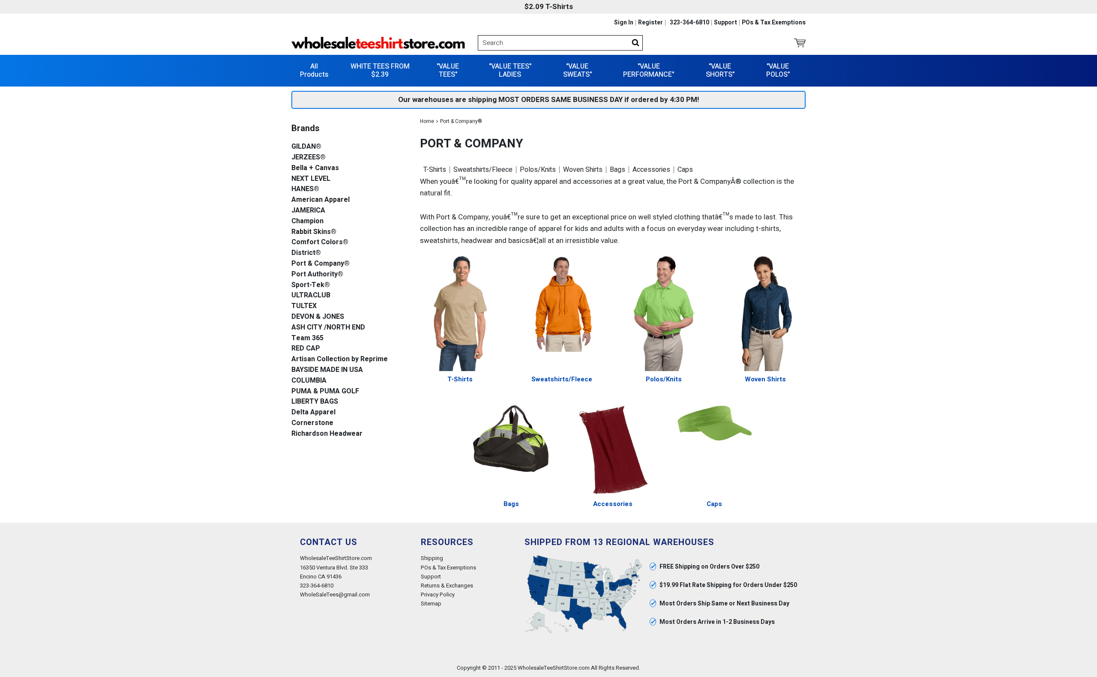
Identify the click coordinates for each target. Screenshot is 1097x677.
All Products (314, 70)
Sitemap (431, 603)
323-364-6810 (689, 23)
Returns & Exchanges (447, 585)
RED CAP (305, 348)
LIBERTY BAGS (314, 401)
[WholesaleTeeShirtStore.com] (378, 43)
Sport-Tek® (310, 285)
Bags (617, 169)
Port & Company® (320, 263)
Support (725, 23)
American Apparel (320, 199)
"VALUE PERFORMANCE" (648, 70)
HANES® (305, 189)
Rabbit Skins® (313, 232)
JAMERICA (308, 210)
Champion (307, 221)
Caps (685, 169)
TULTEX (304, 306)
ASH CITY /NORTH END (328, 327)
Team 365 (307, 338)
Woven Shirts (582, 169)
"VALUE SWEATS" (577, 70)
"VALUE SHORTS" (720, 70)
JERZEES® (308, 157)
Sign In (623, 23)
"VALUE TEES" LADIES (510, 70)
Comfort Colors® (319, 242)
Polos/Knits (538, 169)
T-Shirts (434, 169)
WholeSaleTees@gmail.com (335, 594)
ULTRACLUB (310, 295)
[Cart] (800, 43)
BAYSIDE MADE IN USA (327, 369)
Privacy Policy (438, 594)
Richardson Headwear (327, 433)
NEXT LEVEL (310, 178)
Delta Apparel (313, 412)
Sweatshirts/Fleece (483, 169)
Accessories (651, 169)
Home (427, 121)
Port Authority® (317, 274)
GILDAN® (306, 146)
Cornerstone (312, 423)
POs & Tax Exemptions (774, 23)
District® (306, 253)
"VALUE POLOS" (778, 70)
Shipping (432, 558)
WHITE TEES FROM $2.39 (380, 70)
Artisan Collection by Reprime (339, 359)
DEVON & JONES (317, 316)
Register (650, 23)
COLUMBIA (309, 380)
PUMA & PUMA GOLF (325, 391)
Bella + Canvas (315, 168)
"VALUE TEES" (448, 70)
